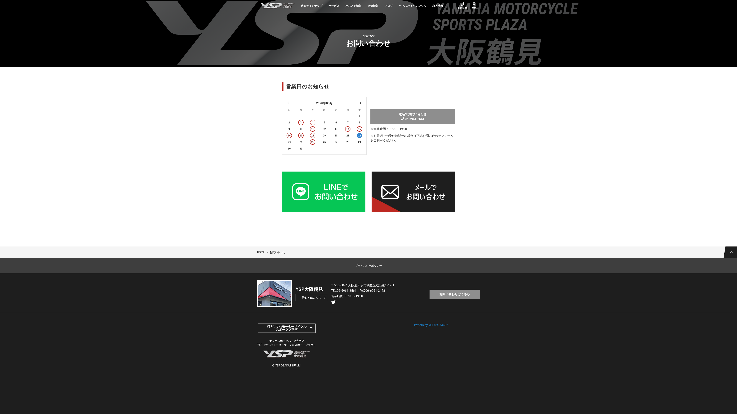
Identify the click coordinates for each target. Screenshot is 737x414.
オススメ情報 (353, 5)
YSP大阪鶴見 (277, 6)
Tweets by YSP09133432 (431, 325)
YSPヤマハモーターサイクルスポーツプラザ (287, 328)
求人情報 (437, 5)
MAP (474, 8)
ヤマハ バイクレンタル (412, 5)
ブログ (389, 5)
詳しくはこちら (311, 297)
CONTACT (462, 8)
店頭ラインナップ (311, 5)
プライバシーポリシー (368, 265)
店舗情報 (373, 5)
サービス (334, 5)
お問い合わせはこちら (454, 294)
